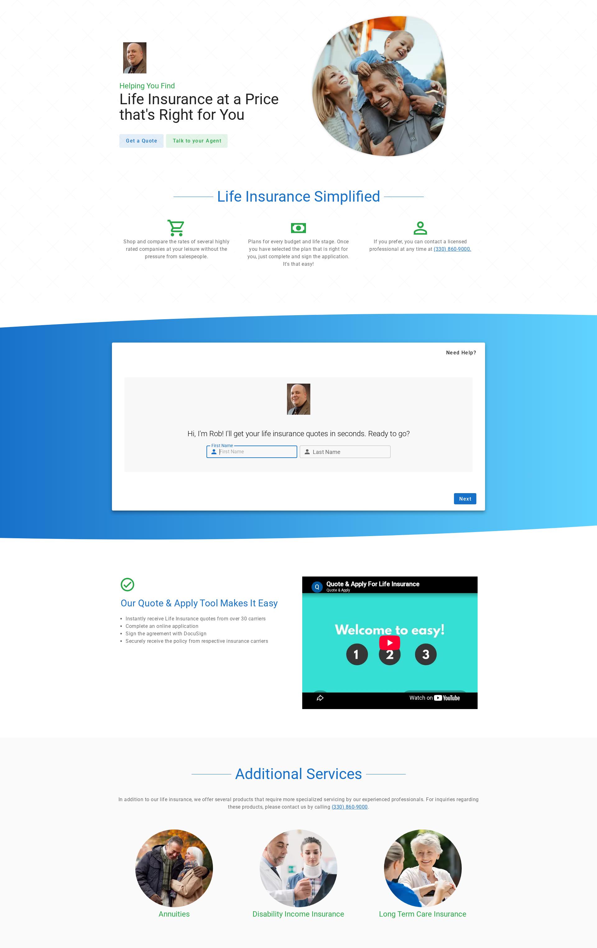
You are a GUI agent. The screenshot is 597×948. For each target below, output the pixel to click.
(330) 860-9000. (452, 249)
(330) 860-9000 (350, 807)
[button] (176, 241)
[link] (420, 237)
